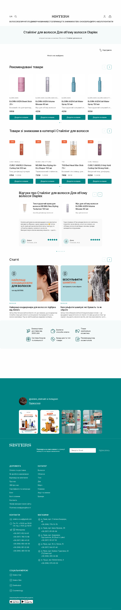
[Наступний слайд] (109, 67)
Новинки (41, 489)
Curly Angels (14, 162)
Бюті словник (14, 496)
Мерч (40, 485)
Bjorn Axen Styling (105, 98)
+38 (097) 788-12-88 (21, 537)
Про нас (12, 481)
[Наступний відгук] (100, 194)
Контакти (13, 500)
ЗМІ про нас (14, 485)
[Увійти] (104, 16)
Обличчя (41, 474)
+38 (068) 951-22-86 (21, 547)
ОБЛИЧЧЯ (22, 22)
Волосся (41, 470)
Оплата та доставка (17, 470)
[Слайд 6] (64, 251)
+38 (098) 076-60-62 (49, 563)
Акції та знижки (44, 493)
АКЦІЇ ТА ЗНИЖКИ (64, 22)
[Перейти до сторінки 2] (61, 122)
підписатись (104, 450)
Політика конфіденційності (20, 508)
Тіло (39, 478)
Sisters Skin (17, 580)
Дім (39, 481)
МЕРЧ (36, 22)
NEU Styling (46, 162)
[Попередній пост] (23, 422)
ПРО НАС (96, 22)
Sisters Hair (17, 575)
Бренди (41, 496)
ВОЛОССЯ (13, 22)
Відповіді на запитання (18, 478)
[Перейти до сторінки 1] (59, 122)
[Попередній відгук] (95, 194)
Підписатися (34, 403)
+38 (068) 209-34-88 (49, 556)
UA (10, 16)
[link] (110, 16)
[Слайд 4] (61, 251)
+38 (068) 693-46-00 (21, 544)
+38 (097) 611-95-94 (49, 531)
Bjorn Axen (13, 98)
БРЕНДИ (89, 22)
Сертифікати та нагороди (19, 489)
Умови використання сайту (20, 504)
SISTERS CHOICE (79, 22)
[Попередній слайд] (104, 67)
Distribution (17, 585)
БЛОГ (102, 22)
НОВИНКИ (42, 22)
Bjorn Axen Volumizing (52, 98)
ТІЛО (28, 22)
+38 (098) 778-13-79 (49, 524)
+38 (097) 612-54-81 (21, 533)
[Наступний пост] (98, 422)
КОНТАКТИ (108, 22)
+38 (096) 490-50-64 (21, 551)
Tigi (63, 162)
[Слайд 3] (59, 251)
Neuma (38, 162)
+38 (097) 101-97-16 (49, 540)
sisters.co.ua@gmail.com (22, 519)
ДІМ (32, 22)
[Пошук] (15, 16)
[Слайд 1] (56, 251)
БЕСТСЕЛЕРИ (52, 22)
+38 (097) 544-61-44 (49, 547)
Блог (11, 493)
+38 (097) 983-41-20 (21, 540)
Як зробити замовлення (19, 474)
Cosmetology (18, 591)
